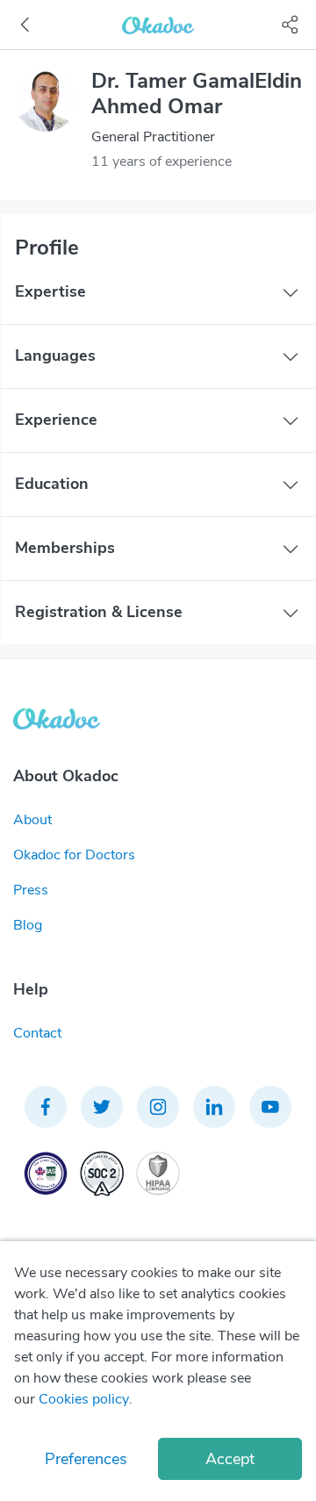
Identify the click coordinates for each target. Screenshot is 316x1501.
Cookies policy (84, 1399)
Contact (37, 1033)
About (32, 820)
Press (30, 890)
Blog (27, 925)
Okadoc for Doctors (74, 855)
